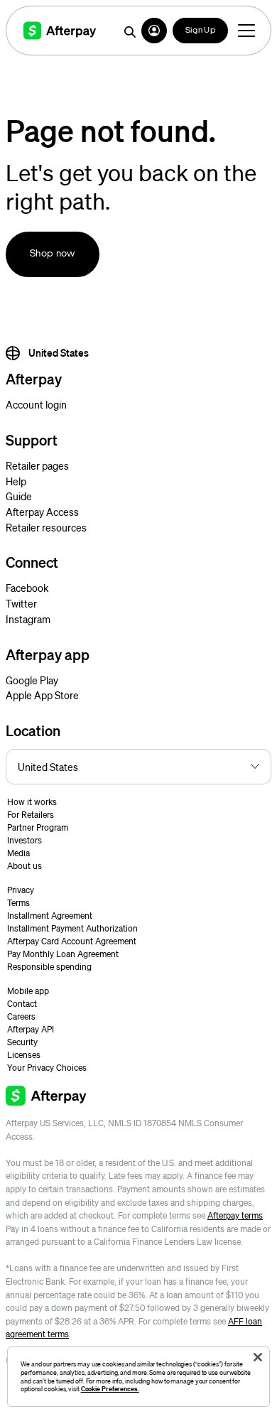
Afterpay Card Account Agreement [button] (71, 941)
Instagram (28, 618)
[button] (154, 30)
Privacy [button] (20, 890)
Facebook (27, 587)
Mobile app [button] (28, 991)
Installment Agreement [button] (49, 915)
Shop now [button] (52, 254)
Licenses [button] (23, 1054)
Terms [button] (18, 902)
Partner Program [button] (37, 827)
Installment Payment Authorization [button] (72, 928)
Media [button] (18, 853)
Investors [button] (24, 840)
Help (16, 481)
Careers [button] (21, 1016)
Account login (36, 404)
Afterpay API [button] (30, 1029)
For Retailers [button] (30, 814)
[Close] (257, 1357)
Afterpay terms (235, 1215)
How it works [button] (32, 802)
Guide (19, 496)
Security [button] (22, 1042)
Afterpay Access (42, 511)
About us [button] (24, 865)
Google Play (32, 680)
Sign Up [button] (200, 30)
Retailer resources (46, 527)
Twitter (21, 603)
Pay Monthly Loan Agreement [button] (63, 954)
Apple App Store (42, 695)
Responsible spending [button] (49, 966)
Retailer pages (37, 465)
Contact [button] (22, 1003)
